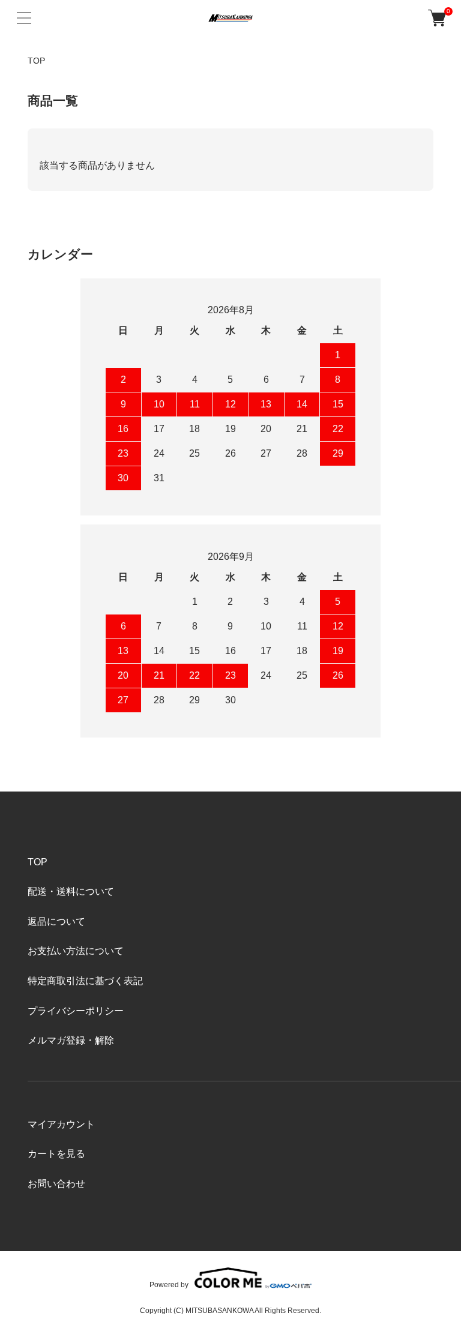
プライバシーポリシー (76, 1011)
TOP (36, 60)
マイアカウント (61, 1124)
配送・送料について (71, 891)
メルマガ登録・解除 (71, 1040)
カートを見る (56, 1154)
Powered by (168, 1284)
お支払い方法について (76, 951)
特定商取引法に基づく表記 (85, 981)
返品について (56, 921)
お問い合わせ (56, 1184)
